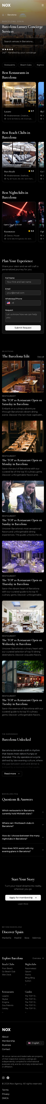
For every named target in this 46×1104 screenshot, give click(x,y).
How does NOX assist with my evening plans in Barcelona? (17, 850)
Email (7, 289)
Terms (5, 1090)
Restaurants (9, 65)
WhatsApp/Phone (13, 299)
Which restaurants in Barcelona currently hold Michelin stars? (18, 812)
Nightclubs (30, 964)
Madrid (17, 938)
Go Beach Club (8, 971)
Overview (36, 958)
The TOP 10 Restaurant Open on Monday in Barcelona (34, 999)
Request (9, 310)
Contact (6, 1049)
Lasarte (5, 996)
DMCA (5, 1098)
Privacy (5, 1094)
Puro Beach (7, 968)
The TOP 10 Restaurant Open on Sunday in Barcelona (34, 1002)
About (5, 1037)
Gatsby (5, 1008)
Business (6, 1045)
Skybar (5, 999)
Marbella (6, 938)
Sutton (28, 981)
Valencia (36, 938)
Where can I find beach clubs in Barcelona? (18, 824)
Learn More (23, 904)
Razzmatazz (30, 968)
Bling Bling (30, 978)
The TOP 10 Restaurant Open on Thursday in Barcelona (34, 1005)
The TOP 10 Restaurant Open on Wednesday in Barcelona (34, 1008)
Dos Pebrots (7, 1005)
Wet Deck (6, 975)
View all (40, 357)
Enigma (5, 1002)
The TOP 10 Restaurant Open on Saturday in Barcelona (34, 996)
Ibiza (26, 938)
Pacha (28, 975)
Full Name (10, 278)
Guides (28, 991)
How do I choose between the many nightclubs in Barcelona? (21, 837)
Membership (8, 1041)
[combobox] (23, 41)
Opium (28, 971)
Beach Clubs (25, 65)
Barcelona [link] (11, 15)
